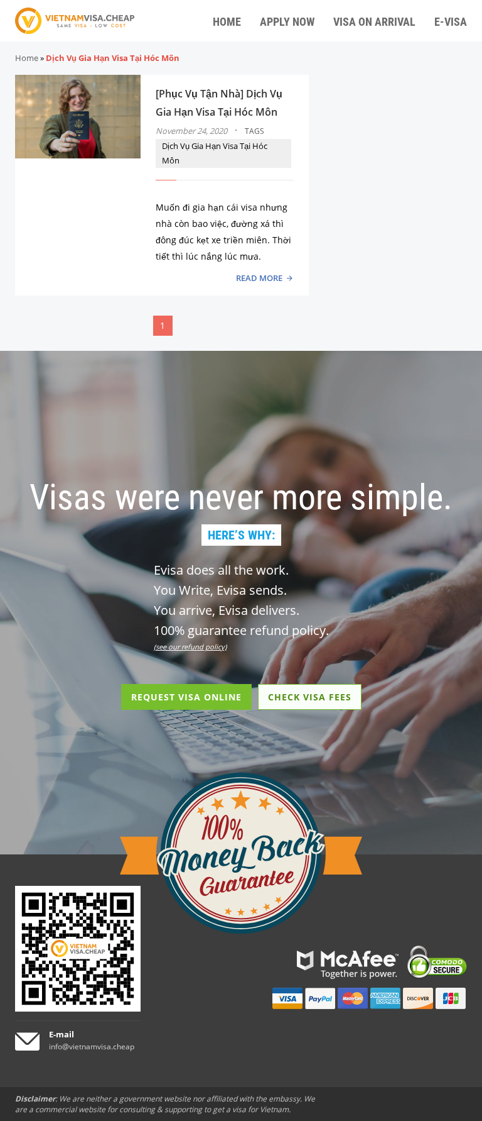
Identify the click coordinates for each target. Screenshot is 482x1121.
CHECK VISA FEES (309, 697)
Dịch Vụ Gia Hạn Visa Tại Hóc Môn (214, 153)
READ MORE (259, 278)
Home (26, 58)
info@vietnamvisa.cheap (91, 1046)
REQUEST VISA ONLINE (186, 697)
